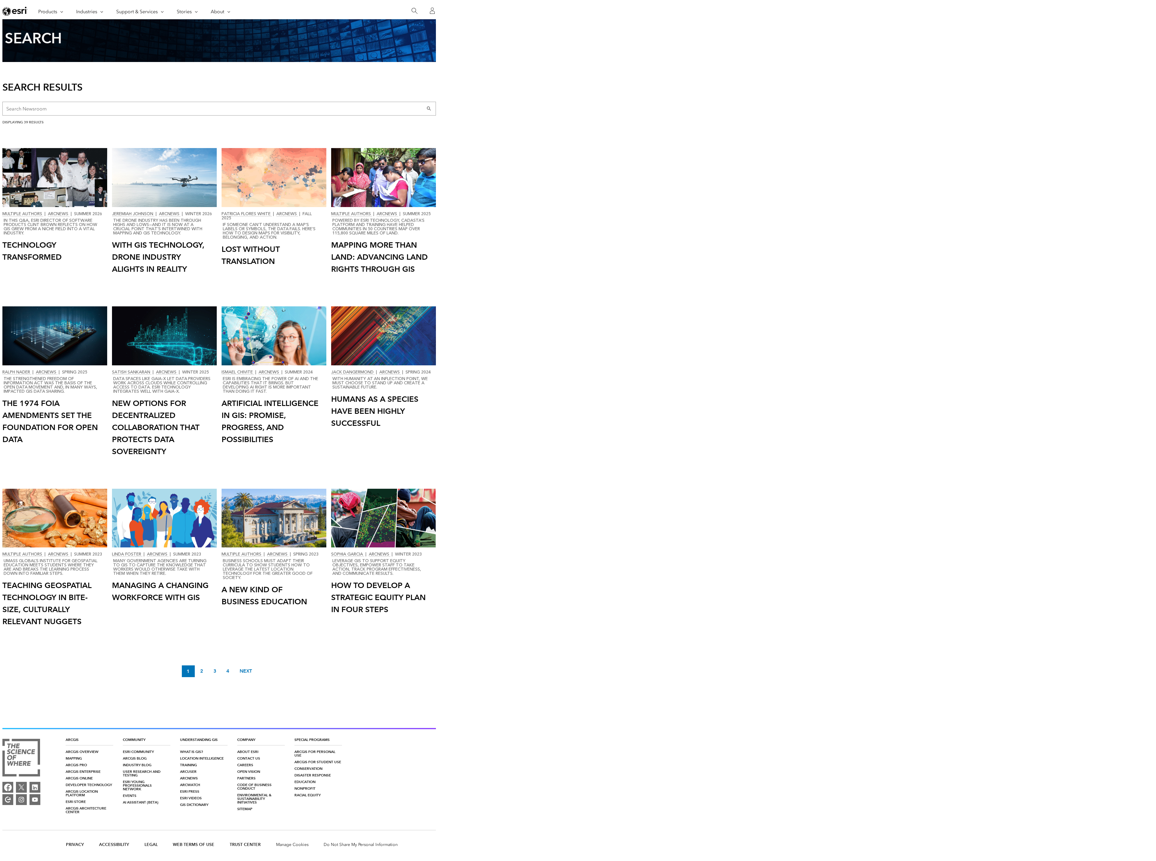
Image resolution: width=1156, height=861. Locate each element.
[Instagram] (21, 799)
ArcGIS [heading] (72, 739)
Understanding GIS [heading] (199, 739)
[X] (21, 787)
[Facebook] (7, 787)
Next (246, 671)
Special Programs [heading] (312, 739)
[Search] (414, 11)
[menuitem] (89, 751)
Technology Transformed (32, 251)
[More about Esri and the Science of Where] (21, 758)
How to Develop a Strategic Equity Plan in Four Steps (378, 597)
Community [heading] (134, 739)
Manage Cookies (292, 844)
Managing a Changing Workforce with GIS (160, 591)
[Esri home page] (15, 11)
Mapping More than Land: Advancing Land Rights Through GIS (379, 257)
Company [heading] (246, 739)
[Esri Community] (7, 799)
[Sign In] (432, 11)
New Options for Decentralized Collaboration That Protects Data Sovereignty (156, 427)
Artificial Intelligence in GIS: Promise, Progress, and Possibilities (270, 421)
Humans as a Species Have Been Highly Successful (374, 411)
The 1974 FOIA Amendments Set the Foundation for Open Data (50, 421)
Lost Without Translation (251, 255)
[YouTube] (35, 799)
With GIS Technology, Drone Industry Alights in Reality (158, 257)
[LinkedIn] (35, 787)
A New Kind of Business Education (264, 595)
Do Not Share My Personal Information (361, 844)
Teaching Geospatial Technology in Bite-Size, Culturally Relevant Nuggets (47, 603)
